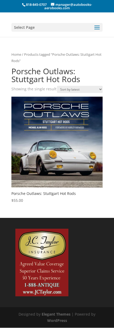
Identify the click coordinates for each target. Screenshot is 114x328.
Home (16, 54)
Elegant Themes (56, 314)
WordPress (57, 320)
